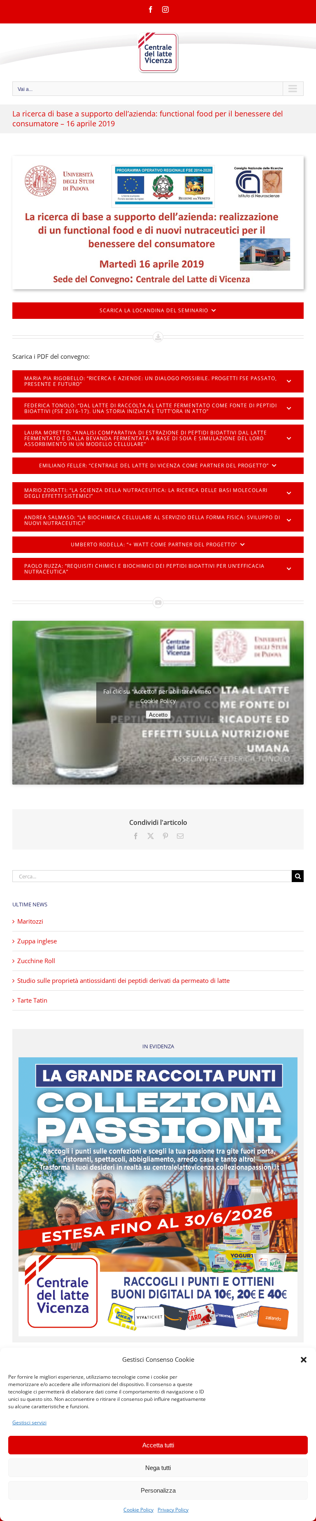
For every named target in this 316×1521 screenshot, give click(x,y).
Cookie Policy (138, 1509)
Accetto (158, 714)
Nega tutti (158, 1467)
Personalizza (158, 1490)
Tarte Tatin (32, 1000)
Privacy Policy (173, 1509)
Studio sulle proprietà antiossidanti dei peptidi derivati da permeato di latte (123, 980)
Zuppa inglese (37, 941)
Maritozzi (30, 921)
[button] (304, 1360)
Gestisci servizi (29, 1422)
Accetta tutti (158, 1445)
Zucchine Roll (36, 961)
